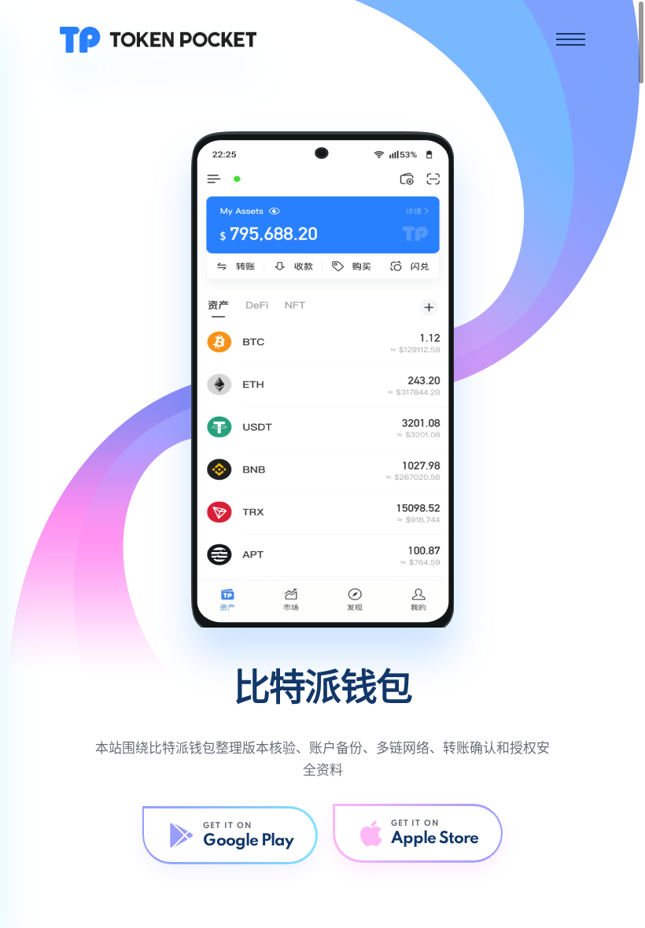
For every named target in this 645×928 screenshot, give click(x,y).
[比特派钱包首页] (158, 39)
